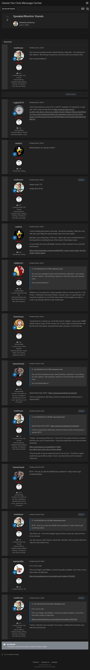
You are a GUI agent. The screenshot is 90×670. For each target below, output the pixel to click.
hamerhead (18, 364)
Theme (35, 662)
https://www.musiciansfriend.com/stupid (62, 393)
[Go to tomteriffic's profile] (19, 569)
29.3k (20, 389)
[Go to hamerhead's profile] (19, 371)
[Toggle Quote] (33, 269)
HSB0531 (18, 263)
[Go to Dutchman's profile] (19, 324)
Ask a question (80, 33)
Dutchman (19, 317)
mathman (30, 22)
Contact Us (45, 662)
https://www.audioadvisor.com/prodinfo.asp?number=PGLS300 (52, 576)
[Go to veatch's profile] (19, 151)
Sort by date (81, 94)
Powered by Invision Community (45, 667)
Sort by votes (70, 94)
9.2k (19, 169)
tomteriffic (18, 561)
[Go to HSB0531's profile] (19, 271)
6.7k (19, 73)
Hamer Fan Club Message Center (22, 3)
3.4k (19, 342)
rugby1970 (18, 102)
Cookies (54, 662)
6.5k (19, 288)
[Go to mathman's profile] (15, 23)
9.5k (19, 587)
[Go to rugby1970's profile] (19, 110)
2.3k (19, 128)
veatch (18, 143)
